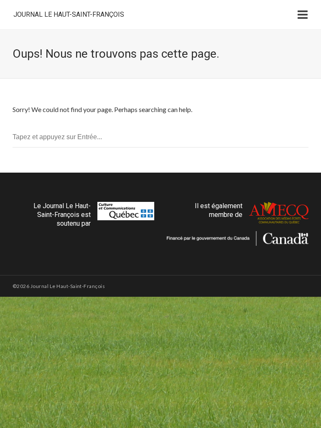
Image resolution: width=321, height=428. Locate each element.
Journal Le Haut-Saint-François (68, 14)
